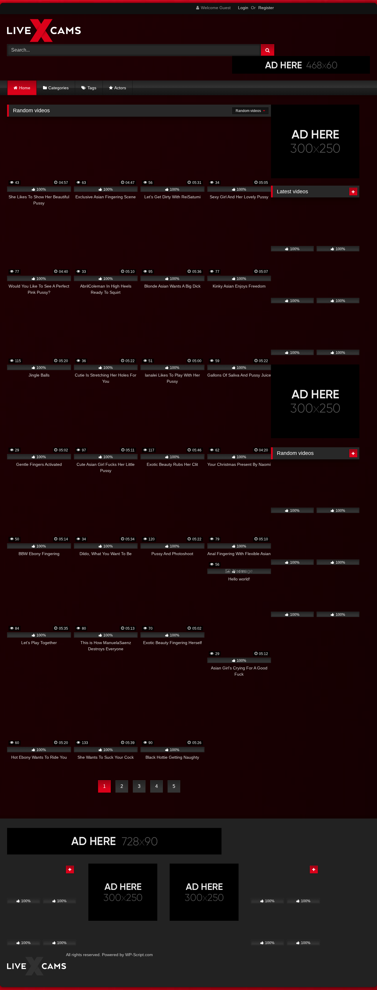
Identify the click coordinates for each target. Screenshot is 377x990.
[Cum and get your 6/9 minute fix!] (44, 31)
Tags (91, 87)
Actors (120, 87)
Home (24, 87)
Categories (58, 87)
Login (243, 7)
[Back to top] (358, 972)
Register (266, 7)
